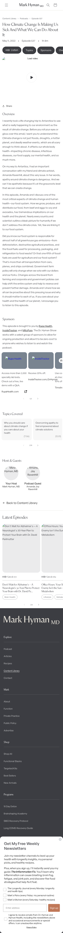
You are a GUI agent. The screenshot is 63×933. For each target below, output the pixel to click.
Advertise (9, 730)
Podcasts (24, 18)
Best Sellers (10, 775)
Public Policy (10, 723)
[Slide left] (23, 398)
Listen (14, 50)
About (7, 701)
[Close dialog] (60, 839)
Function (8, 708)
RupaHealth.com (10, 391)
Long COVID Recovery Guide (18, 828)
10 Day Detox (10, 806)
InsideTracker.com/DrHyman (41, 379)
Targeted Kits (10, 768)
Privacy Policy (31, 927)
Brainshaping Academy (15, 813)
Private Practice (12, 715)
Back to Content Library (21, 503)
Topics (29, 50)
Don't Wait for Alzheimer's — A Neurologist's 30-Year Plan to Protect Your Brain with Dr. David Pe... (20, 588)
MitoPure (27, 330)
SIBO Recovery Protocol (16, 820)
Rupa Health (45, 326)
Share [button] (9, 106)
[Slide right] (37, 398)
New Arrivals (10, 782)
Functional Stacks (13, 761)
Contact (8, 678)
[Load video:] (31, 77)
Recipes (8, 663)
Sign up (54, 907)
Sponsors (46, 50)
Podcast (8, 649)
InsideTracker (9, 330)
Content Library (9, 18)
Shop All (8, 753)
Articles (8, 656)
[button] (6, 5)
